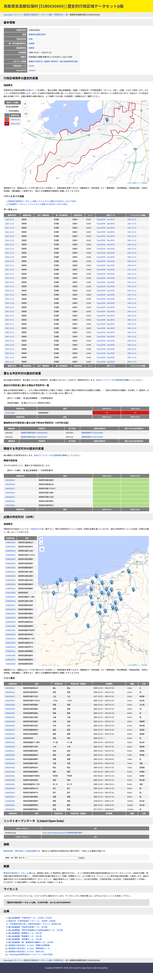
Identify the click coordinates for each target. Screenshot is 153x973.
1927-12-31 (9, 252)
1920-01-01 (9, 219)
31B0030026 (10, 505)
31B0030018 (10, 709)
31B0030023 (10, 788)
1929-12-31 (9, 261)
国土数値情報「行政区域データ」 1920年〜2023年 (30, 917)
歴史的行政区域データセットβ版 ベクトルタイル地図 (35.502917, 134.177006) (42, 201)
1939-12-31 (9, 303)
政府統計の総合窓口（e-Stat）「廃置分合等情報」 (29, 945)
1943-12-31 (9, 319)
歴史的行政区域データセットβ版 (38, 14)
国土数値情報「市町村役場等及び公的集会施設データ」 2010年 (35, 930)
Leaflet (129, 183)
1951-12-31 (9, 357)
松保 (31, 38)
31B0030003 (10, 480)
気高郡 (31, 43)
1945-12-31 (9, 328)
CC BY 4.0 (38, 895)
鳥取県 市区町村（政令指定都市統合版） (61, 61)
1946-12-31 (9, 332)
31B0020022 (10, 763)
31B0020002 (10, 776)
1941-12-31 (9, 311)
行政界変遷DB (13, 111)
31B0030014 (10, 492)
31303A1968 (10, 801)
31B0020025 (10, 755)
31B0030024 (10, 501)
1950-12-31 (9, 353)
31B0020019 (10, 729)
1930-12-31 (9, 265)
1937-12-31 (9, 294)
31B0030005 (10, 780)
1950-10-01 (9, 349)
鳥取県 (31, 47)
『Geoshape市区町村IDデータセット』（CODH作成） (31, 954)
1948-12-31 (9, 340)
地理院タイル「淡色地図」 (140, 183)
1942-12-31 (9, 315)
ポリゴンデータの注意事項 (111, 379)
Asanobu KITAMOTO (54, 967)
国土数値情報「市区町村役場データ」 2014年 (28, 926)
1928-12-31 (9, 257)
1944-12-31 (9, 324)
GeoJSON (111, 219)
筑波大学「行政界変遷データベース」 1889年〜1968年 (32, 920)
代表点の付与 (36, 528)
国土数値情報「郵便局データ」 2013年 (25, 933)
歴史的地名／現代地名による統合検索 (20, 850)
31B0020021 (10, 805)
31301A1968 (10, 771)
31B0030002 (10, 704)
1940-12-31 (9, 307)
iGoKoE (32, 70)
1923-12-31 (9, 236)
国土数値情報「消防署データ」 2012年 (25, 939)
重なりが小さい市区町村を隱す (37, 402)
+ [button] (25, 104)
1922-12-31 (9, 232)
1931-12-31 (9, 269)
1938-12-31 (9, 299)
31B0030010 (10, 792)
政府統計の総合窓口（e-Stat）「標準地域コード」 (29, 948)
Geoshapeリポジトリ (13, 14)
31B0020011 (10, 750)
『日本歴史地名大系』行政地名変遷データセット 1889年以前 (34, 923)
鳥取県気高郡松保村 (37, 34)
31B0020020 (10, 713)
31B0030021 (10, 734)
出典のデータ (32, 90)
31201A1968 (10, 412)
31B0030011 (10, 796)
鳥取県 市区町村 (36, 61)
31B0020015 (10, 742)
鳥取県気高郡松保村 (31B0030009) (34, 432)
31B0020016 (10, 784)
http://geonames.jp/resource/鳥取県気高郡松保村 (62, 832)
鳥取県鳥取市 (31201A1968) (92, 432)
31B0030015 (10, 497)
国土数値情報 (13, 106)
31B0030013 (10, 488)
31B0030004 (10, 484)
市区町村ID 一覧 (61, 14)
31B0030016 (10, 746)
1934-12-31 (9, 282)
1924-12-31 (9, 240)
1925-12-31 (9, 244)
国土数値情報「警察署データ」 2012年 (25, 936)
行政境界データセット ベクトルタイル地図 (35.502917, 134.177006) (37, 204)
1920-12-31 (9, 223)
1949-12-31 (9, 345)
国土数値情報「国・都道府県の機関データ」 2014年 (30, 942)
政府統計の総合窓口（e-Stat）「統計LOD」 (26, 951)
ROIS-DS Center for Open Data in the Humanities (86, 967)
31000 (31, 65)
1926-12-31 (9, 248)
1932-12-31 (9, 273)
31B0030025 (10, 725)
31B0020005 (10, 809)
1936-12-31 (9, 290)
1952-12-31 (9, 361)
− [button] (25, 107)
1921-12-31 (9, 227)
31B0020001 (10, 759)
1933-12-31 (9, 278)
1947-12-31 (9, 336)
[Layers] (26, 113)
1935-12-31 (9, 286)
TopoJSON (101, 219)
